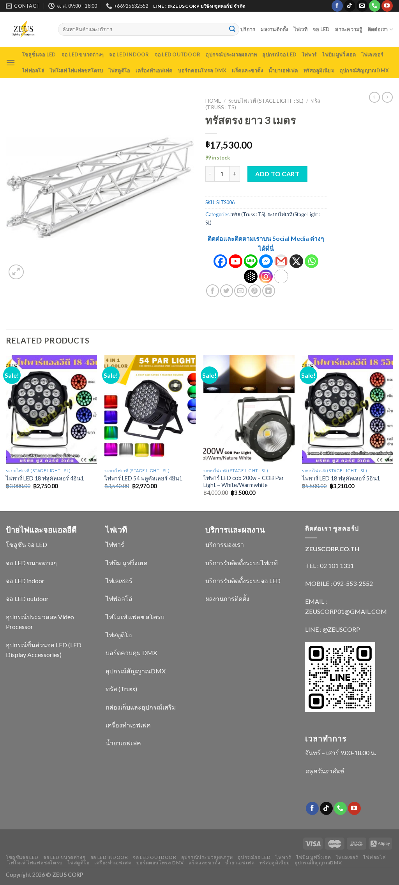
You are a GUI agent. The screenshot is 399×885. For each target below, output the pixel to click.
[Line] (251, 261)
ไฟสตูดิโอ (120, 70)
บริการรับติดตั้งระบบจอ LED (243, 580)
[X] (296, 261)
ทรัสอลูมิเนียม (319, 70)
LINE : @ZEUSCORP (332, 629)
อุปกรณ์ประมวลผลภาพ (231, 54)
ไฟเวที (300, 29)
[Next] (393, 432)
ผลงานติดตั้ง (274, 29)
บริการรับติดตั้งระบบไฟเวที (241, 562)
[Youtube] (235, 261)
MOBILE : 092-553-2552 (339, 583)
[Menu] (10, 62)
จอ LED (321, 29)
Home (213, 101)
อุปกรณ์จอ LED (279, 54)
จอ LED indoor (129, 54)
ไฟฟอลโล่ (33, 70)
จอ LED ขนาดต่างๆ (83, 54)
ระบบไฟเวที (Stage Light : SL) (266, 101)
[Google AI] (251, 276)
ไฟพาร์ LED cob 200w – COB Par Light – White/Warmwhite (243, 482)
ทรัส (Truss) (121, 688)
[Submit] (232, 29)
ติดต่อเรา (378, 29)
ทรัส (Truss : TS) (248, 214)
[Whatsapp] (311, 261)
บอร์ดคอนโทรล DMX (202, 70)
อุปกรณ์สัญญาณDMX (364, 70)
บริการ (247, 29)
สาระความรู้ (348, 29)
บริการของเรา (224, 544)
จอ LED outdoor (178, 54)
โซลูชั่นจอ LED (39, 54)
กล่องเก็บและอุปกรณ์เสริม (141, 707)
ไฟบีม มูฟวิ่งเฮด (339, 54)
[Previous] (6, 432)
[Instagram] (266, 276)
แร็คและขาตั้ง (247, 70)
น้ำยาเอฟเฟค (283, 70)
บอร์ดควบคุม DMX (131, 652)
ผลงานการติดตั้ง (227, 598)
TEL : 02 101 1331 (329, 565)
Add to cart (277, 173)
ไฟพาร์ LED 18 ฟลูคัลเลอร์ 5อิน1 (341, 478)
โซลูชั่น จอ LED (26, 544)
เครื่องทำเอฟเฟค (154, 70)
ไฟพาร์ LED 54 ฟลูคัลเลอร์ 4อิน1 (143, 478)
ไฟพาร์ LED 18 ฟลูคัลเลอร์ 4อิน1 (45, 478)
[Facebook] (220, 261)
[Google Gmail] (281, 261)
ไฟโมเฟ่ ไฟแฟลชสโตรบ (76, 70)
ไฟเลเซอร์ (373, 54)
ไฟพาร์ (309, 54)
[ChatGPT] (281, 276)
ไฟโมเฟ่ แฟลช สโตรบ (135, 616)
